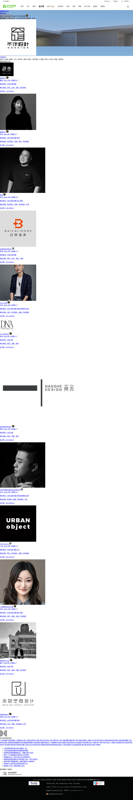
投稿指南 (64, 779)
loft (62, 744)
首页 (22, 6)
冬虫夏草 (118, 742)
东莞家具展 (11, 740)
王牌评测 (60, 6)
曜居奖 (95, 6)
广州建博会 (53, 742)
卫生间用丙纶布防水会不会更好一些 (15, 748)
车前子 (90, 742)
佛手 (131, 742)
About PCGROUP (37, 779)
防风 (123, 742)
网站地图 (84, 779)
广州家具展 (3, 740)
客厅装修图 (42, 744)
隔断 (67, 740)
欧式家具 (115, 740)
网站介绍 (44, 779)
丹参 (101, 742)
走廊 (64, 740)
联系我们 (74, 779)
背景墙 (106, 740)
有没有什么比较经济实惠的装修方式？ (16, 763)
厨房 (38, 740)
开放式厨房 (36, 742)
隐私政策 (49, 779)
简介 (4, 13)
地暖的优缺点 (45, 742)
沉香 (94, 742)
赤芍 (97, 742)
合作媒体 (59, 779)
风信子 (2, 744)
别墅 (22, 744)
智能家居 (55, 744)
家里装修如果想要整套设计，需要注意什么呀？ (19, 752)
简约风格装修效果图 (26, 742)
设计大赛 (87, 6)
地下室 (94, 740)
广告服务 (54, 779)
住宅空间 (3, 57)
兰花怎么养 (28, 744)
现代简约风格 (9, 744)
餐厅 (73, 740)
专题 (73, 6)
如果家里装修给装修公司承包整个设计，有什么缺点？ (21, 759)
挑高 (110, 740)
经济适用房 (67, 744)
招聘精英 (79, 779)
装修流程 (49, 744)
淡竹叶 (108, 742)
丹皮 (104, 742)
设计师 (41, 6)
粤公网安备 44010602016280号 (55, 794)
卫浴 (60, 740)
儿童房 (89, 740)
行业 (28, 6)
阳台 (47, 740)
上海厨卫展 (29, 740)
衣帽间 (84, 740)
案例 (34, 6)
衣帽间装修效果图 (13, 742)
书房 (44, 740)
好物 (67, 6)
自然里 (89, 744)
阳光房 (102, 740)
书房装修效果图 (123, 740)
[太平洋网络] (34, 784)
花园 (54, 740)
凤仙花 (127, 742)
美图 (79, 6)
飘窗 (70, 740)
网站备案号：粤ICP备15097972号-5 (54, 790)
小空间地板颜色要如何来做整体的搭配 (16, 750)
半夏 (83, 742)
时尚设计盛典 (61, 742)
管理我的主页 (4, 11)
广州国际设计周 (20, 740)
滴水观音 (35, 744)
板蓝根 (79, 742)
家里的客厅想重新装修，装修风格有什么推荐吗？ (19, 761)
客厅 (34, 740)
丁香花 (113, 742)
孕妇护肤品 (69, 742)
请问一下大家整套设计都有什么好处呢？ (17, 755)
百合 (75, 742)
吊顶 (97, 740)
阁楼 (80, 740)
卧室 (41, 740)
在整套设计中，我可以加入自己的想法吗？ (17, 757)
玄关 (51, 740)
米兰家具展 (75, 744)
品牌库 (103, 6)
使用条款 (69, 779)
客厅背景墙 (17, 744)
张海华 (93, 744)
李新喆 (98, 744)
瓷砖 (59, 744)
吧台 (77, 740)
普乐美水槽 (82, 744)
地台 (57, 740)
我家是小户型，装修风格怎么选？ (14, 766)
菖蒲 (86, 742)
